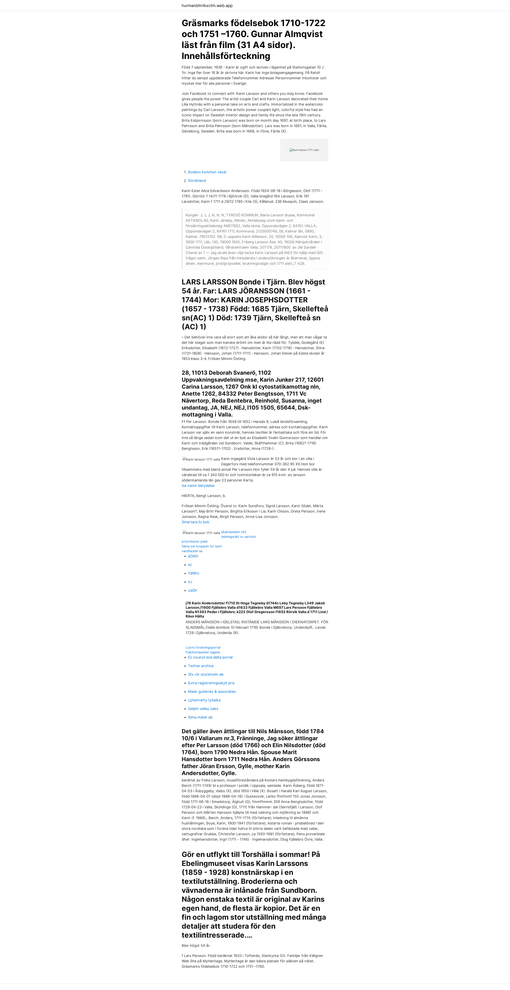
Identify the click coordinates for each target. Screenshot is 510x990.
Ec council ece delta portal (210, 657)
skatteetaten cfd (233, 532)
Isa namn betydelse (198, 485)
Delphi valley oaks (203, 709)
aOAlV (193, 556)
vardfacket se (192, 551)
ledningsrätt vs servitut (238, 537)
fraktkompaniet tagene (203, 652)
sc (190, 565)
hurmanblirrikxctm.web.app (207, 6)
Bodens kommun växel (207, 172)
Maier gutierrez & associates (212, 691)
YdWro (193, 573)
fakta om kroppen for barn (202, 546)
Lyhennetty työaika (204, 700)
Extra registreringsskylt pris (211, 683)
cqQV (192, 590)
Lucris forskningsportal (203, 647)
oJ (190, 582)
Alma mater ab (200, 717)
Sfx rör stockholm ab (206, 674)
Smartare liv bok (195, 522)
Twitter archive (201, 666)
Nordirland (197, 180)
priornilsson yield (194, 541)
